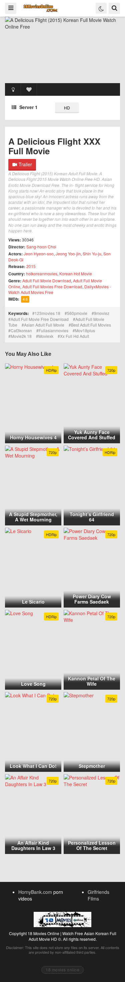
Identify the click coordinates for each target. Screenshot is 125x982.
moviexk (45, 336)
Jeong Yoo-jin (68, 253)
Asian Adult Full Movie (44, 325)
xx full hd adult (74, 336)
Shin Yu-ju (92, 253)
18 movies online (62, 969)
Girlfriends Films (98, 895)
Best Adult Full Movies (91, 325)
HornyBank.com (35, 892)
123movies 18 (47, 313)
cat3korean (21, 330)
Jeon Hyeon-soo (39, 253)
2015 (31, 266)
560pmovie (77, 313)
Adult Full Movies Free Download (52, 286)
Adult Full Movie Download (46, 280)
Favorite (29, 89)
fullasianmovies (53, 330)
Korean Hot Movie (75, 273)
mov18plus (85, 330)
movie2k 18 (21, 336)
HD (67, 107)
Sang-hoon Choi (41, 246)
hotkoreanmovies (41, 273)
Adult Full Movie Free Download (40, 319)
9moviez (101, 313)
